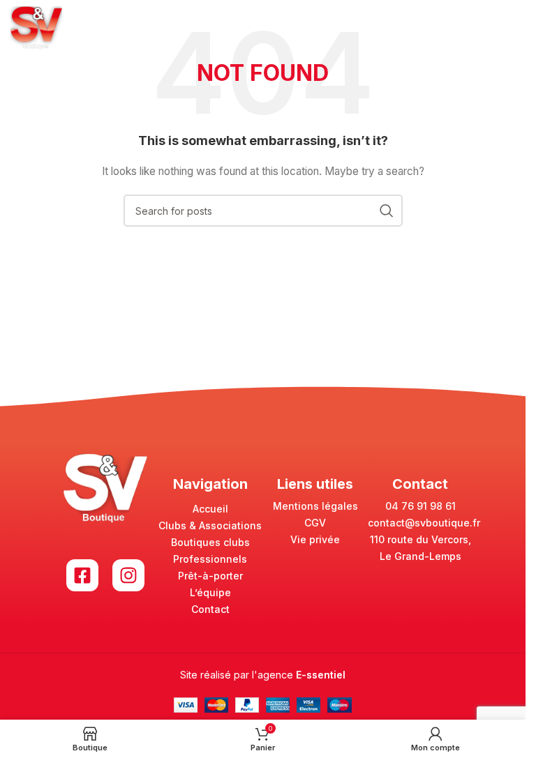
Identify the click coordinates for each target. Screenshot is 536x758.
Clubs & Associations (210, 525)
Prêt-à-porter (210, 576)
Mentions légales (315, 506)
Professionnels (210, 559)
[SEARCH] (387, 211)
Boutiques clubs (210, 542)
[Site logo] (36, 27)
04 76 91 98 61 (420, 506)
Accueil (210, 509)
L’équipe (210, 592)
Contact (210, 609)
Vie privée (315, 539)
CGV (315, 523)
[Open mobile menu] (508, 28)
